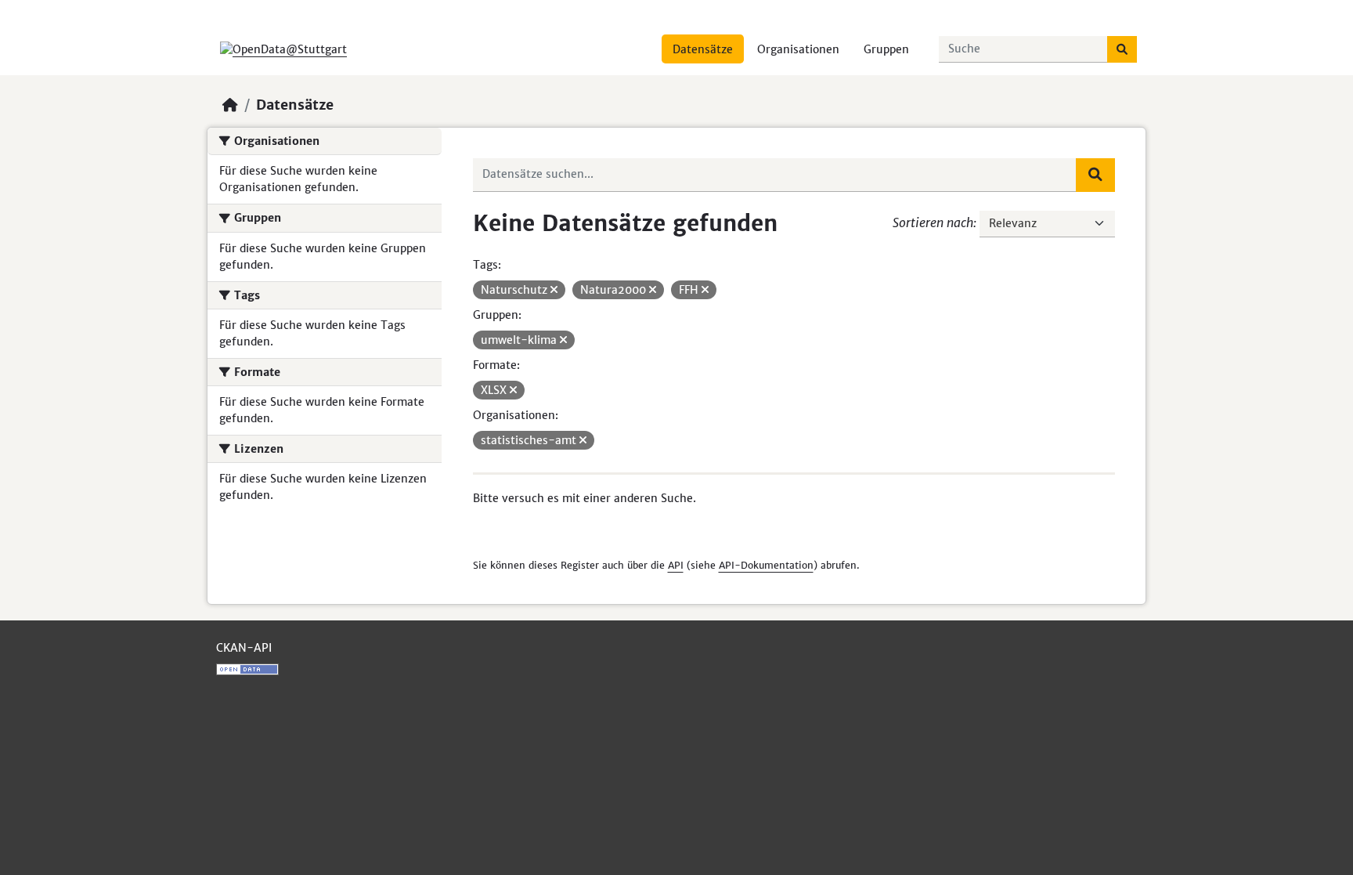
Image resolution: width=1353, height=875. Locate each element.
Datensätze (703, 49)
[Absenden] (1122, 49)
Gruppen (886, 49)
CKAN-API (244, 648)
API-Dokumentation (766, 565)
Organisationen (798, 49)
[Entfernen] (553, 290)
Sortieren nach (933, 222)
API (676, 565)
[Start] (230, 105)
